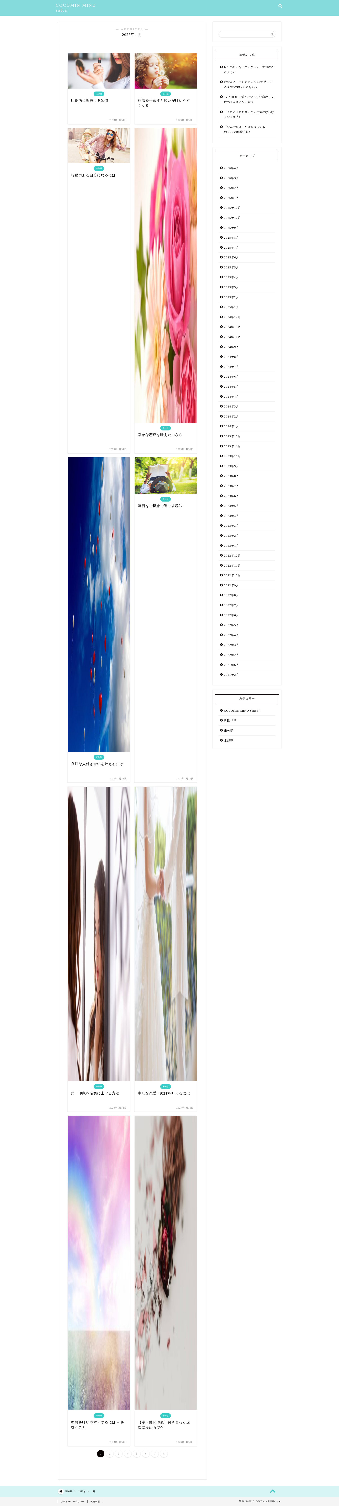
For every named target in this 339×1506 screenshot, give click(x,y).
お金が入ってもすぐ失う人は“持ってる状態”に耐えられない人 (248, 85)
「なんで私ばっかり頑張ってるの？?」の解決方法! (244, 129)
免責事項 (95, 1501)
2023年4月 (231, 515)
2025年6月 (231, 257)
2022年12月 (232, 555)
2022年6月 (231, 615)
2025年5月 (231, 267)
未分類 (228, 730)
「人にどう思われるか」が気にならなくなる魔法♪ (249, 115)
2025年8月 (231, 237)
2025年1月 (231, 307)
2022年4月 (231, 635)
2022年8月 (231, 595)
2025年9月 (231, 227)
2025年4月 (231, 277)
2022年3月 (231, 644)
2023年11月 (232, 446)
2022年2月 (231, 654)
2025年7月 (231, 247)
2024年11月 (232, 327)
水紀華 (228, 740)
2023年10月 (232, 456)
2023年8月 (231, 476)
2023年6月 (231, 496)
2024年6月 (231, 376)
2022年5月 (231, 625)
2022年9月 (231, 585)
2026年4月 (231, 168)
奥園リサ (230, 720)
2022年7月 (231, 605)
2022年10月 (232, 575)
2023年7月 (231, 486)
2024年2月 (231, 416)
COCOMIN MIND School (242, 710)
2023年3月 (231, 525)
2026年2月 (231, 188)
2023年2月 (231, 535)
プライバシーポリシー (72, 1501)
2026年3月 (231, 178)
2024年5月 (231, 386)
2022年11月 (232, 565)
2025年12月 (232, 207)
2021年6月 (231, 664)
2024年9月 (231, 347)
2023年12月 (232, 436)
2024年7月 (231, 366)
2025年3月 (231, 287)
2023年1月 (231, 545)
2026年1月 (231, 198)
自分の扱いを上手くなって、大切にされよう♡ (249, 70)
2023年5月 (231, 505)
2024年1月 (231, 426)
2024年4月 (231, 396)
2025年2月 (231, 297)
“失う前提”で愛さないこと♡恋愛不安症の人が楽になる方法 (249, 99)
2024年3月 (231, 406)
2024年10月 (232, 337)
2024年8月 (231, 356)
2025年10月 (232, 217)
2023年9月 (231, 466)
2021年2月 (231, 674)
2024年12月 (232, 317)
